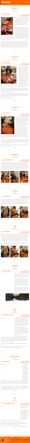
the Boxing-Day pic (25, 288)
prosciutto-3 (15, 107)
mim (15, 398)
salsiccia (15, 191)
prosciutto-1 (15, 8)
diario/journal (14, 59)
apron (15, 309)
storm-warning (15, 356)
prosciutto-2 (15, 56)
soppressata (15, 154)
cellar (15, 226)
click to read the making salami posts (24, 64)
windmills (15, 265)
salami (17, 59)
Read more (14, 100)
